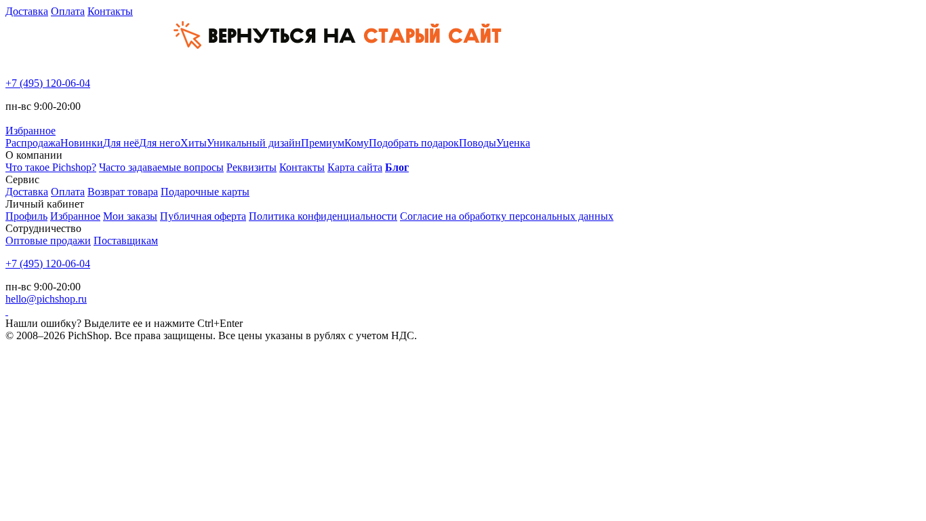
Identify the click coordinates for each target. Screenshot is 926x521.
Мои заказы (130, 216)
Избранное (75, 216)
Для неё (121, 143)
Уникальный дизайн (254, 143)
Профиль (26, 216)
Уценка (513, 143)
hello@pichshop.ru (46, 299)
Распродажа (32, 143)
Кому (356, 143)
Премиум (322, 143)
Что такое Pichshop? (50, 167)
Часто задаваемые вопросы (161, 167)
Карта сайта (354, 167)
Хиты (193, 143)
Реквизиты (251, 167)
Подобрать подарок (414, 143)
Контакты (110, 11)
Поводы (477, 143)
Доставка (26, 11)
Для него (159, 143)
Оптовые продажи (48, 240)
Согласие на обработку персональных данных (506, 216)
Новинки (81, 143)
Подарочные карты (205, 191)
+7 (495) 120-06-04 (47, 83)
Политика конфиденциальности (323, 216)
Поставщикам (126, 240)
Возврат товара (122, 191)
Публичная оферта (203, 216)
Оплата (68, 11)
